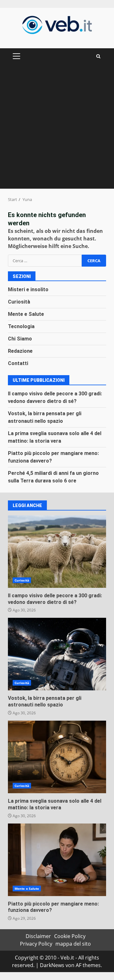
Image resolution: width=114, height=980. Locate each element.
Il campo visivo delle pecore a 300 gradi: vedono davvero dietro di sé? (57, 551)
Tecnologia (21, 326)
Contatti (18, 363)
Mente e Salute (26, 314)
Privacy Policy (36, 943)
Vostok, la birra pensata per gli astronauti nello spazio (57, 654)
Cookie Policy (70, 936)
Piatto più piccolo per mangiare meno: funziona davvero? (57, 860)
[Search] (98, 56)
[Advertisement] (57, 129)
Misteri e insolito (28, 289)
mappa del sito (73, 943)
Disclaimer (38, 936)
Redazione (20, 351)
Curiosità (19, 302)
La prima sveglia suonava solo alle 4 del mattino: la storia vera (57, 757)
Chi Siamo (20, 339)
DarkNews (52, 965)
